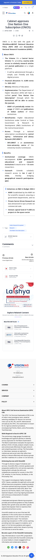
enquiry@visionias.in (18, 377)
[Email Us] (29, 7)
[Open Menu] (31, 555)
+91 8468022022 (18, 373)
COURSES (18, 385)
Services (18, 390)
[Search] (24, 13)
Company (18, 396)
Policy (18, 402)
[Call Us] (25, 7)
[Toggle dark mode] (21, 7)
